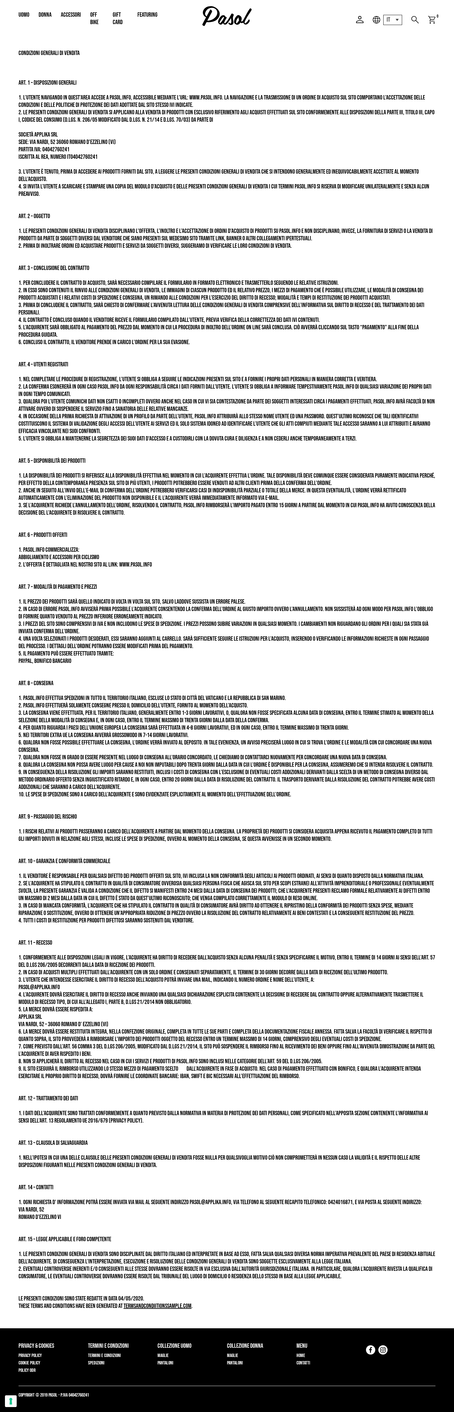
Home (300, 1356)
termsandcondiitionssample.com (157, 1306)
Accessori (71, 15)
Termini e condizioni (104, 1356)
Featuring (147, 15)
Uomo (24, 15)
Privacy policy (30, 1356)
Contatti (303, 1363)
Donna (45, 15)
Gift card (118, 18)
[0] (431, 20)
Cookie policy (29, 1363)
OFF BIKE (94, 18)
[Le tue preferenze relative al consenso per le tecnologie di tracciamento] (11, 1401)
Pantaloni (165, 1363)
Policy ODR (27, 1370)
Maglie (163, 1356)
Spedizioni (96, 1363)
